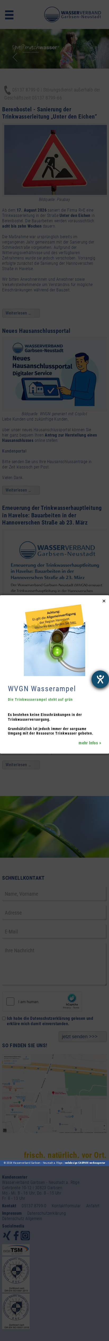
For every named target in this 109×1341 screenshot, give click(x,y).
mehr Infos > (90, 742)
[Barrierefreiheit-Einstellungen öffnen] (100, 679)
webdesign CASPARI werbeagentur (85, 1162)
